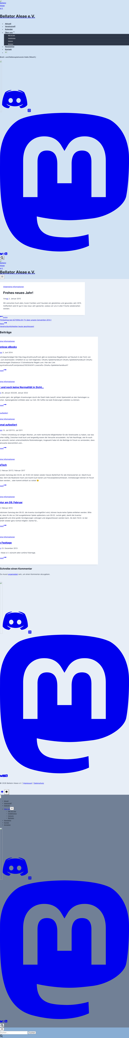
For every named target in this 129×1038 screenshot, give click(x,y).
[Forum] (1, 111)
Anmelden (7, 825)
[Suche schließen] (2, 1029)
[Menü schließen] (0, 796)
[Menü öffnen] (2, 277)
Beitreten (10, 44)
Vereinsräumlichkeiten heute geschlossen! (17, 325)
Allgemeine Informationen (13, 287)
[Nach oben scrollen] (2, 792)
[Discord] (15, 111)
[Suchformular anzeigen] (2, 258)
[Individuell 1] (1, 879)
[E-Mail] (3, 254)
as (7, 299)
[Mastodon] (64, 251)
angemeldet (13, 574)
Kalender (7, 805)
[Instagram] (29, 111)
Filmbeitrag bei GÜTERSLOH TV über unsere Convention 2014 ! (25, 318)
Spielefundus (11, 38)
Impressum (27, 783)
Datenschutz (39, 783)
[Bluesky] (1, 254)
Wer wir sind (11, 35)
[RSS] (6, 254)
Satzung (10, 41)
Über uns (7, 809)
